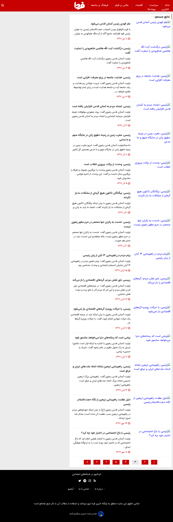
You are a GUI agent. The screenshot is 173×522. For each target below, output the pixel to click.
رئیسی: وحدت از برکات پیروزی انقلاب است (107, 164)
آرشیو (70, 489)
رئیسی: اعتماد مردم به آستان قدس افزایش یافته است (101, 106)
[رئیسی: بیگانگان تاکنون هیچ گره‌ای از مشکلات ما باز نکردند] (151, 194)
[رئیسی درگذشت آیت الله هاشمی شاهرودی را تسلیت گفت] (151, 49)
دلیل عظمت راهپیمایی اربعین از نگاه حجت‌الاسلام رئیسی (103, 401)
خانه (167, 5)
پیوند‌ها (151, 9)
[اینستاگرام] (89, 481)
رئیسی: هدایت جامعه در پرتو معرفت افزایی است (103, 77)
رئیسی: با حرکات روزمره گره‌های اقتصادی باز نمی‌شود (101, 309)
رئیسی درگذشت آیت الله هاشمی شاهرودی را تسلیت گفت (102, 50)
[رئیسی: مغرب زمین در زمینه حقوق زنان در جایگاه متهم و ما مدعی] (151, 138)
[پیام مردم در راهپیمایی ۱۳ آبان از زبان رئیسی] (151, 256)
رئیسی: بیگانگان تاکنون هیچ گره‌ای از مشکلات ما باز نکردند (102, 195)
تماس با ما (84, 489)
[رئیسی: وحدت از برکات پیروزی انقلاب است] (151, 165)
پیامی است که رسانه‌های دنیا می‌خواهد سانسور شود (102, 337)
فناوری (166, 9)
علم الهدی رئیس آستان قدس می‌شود (110, 24)
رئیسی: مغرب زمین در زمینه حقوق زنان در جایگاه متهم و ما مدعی (101, 137)
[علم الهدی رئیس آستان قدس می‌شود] (151, 24)
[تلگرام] (83, 481)
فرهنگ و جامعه (100, 5)
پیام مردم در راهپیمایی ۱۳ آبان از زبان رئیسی (106, 255)
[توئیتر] (79, 481)
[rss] (93, 481)
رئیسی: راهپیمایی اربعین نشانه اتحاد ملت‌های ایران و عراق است (101, 368)
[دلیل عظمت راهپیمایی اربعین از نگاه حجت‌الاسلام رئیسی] (151, 400)
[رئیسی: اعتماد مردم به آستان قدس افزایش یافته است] (151, 107)
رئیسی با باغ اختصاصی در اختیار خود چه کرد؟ (105, 433)
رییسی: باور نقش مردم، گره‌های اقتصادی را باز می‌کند (101, 280)
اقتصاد (139, 5)
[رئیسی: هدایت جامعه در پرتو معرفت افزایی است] (151, 78)
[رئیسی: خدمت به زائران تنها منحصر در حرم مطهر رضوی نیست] (151, 223)
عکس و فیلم (122, 5)
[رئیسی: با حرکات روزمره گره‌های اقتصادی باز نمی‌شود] (151, 310)
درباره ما (99, 489)
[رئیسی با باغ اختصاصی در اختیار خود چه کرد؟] (151, 434)
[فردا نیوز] (79, 5)
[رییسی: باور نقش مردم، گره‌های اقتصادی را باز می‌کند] (151, 281)
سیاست (154, 5)
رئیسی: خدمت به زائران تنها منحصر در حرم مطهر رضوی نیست (100, 224)
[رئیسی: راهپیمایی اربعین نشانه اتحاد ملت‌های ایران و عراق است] (151, 367)
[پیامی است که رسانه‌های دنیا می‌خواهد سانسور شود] (151, 338)
